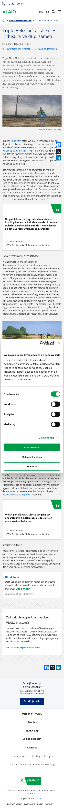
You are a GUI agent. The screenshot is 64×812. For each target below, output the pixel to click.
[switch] (55, 404)
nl (41, 11)
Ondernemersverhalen (20, 20)
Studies (32, 722)
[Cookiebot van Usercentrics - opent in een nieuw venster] (40, 343)
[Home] (3, 21)
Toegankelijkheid (33, 804)
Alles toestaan (32, 447)
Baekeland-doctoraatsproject (17, 494)
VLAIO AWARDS (32, 739)
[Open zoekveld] (53, 11)
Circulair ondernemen (46, 48)
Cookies (49, 804)
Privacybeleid (14, 804)
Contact (32, 747)
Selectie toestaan (32, 457)
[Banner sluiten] (59, 343)
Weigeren (32, 466)
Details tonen (46, 437)
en (47, 11)
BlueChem (16, 140)
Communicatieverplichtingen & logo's (32, 756)
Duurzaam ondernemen (18, 48)
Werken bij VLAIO (32, 713)
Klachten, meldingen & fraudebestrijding (32, 764)
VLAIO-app (32, 730)
